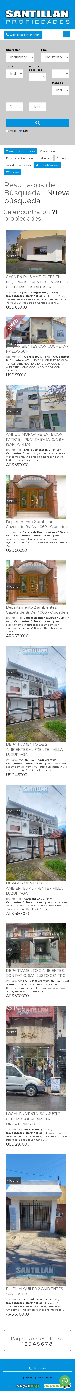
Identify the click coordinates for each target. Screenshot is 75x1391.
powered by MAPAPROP (37, 1377)
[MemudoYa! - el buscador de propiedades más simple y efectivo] (56, 1386)
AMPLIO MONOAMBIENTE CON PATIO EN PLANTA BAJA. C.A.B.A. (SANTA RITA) (35, 439)
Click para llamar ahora (24, 35)
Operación (13, 49)
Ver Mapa (13, 171)
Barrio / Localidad (35, 68)
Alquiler (13, 411)
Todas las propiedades (18, 164)
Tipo (44, 49)
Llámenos (39, 1368)
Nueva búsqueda (37, 196)
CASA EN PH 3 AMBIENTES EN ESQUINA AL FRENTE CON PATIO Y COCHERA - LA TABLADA (37, 282)
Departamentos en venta (20, 158)
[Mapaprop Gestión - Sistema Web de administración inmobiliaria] (23, 1386)
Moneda (57, 82)
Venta (11, 256)
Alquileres (45, 158)
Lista (26, 130)
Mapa (13, 130)
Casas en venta (48, 151)
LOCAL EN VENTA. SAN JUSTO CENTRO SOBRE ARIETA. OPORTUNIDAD (33, 1119)
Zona (9, 66)
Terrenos (61, 158)
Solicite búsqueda (48, 164)
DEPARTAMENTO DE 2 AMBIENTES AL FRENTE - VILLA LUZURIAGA (34, 749)
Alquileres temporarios (21, 151)
